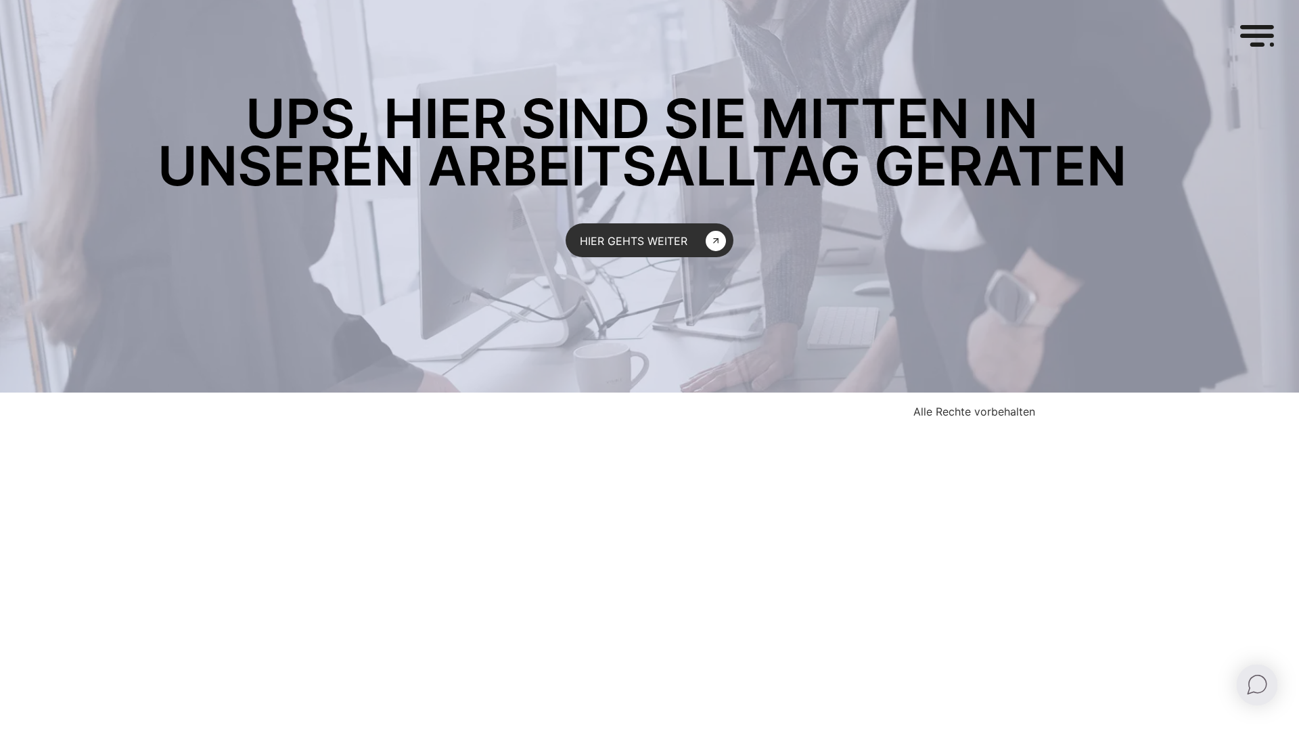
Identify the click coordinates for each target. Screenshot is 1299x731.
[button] (1256, 38)
